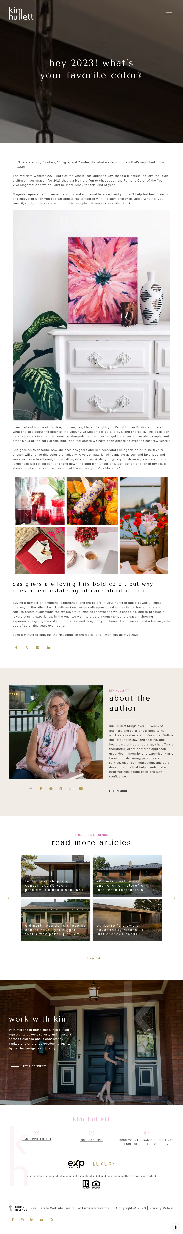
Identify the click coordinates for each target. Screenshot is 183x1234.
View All (94, 957)
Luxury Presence (95, 1208)
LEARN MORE (118, 790)
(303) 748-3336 (91, 1140)
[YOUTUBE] (51, 788)
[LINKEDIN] (71, 788)
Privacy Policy (161, 1208)
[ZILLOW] (61, 788)
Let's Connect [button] (34, 1066)
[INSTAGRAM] (30, 788)
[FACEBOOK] (40, 788)
